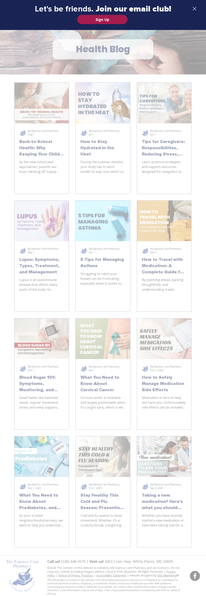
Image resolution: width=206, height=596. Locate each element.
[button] (194, 9)
